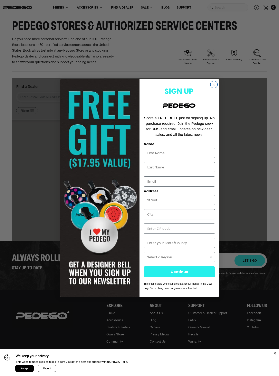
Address (151, 191)
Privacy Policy (120, 362)
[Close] (275, 353)
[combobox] (178, 257)
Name (149, 144)
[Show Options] (211, 257)
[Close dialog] (214, 84)
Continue (179, 271)
